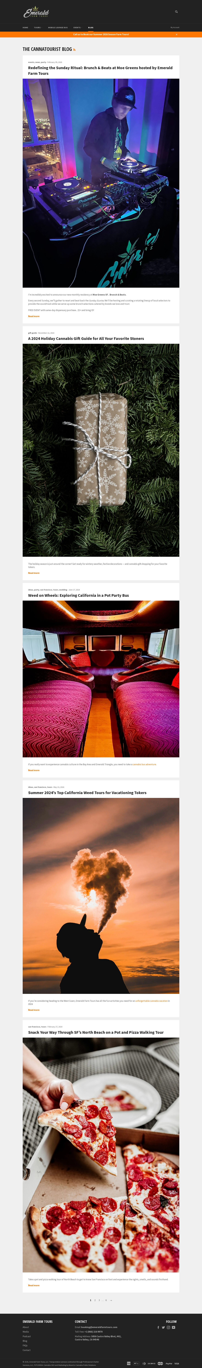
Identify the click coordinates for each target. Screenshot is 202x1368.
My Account (175, 27)
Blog (90, 27)
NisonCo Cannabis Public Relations (82, 1365)
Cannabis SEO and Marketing (55, 1365)
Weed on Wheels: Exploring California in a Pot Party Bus (78, 595)
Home (25, 27)
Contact (27, 1350)
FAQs (25, 1345)
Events (77, 27)
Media (26, 1331)
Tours (37, 27)
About (26, 1327)
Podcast (27, 1336)
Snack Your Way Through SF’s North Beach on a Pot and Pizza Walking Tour (96, 1032)
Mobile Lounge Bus (58, 27)
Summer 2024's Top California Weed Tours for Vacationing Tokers (87, 792)
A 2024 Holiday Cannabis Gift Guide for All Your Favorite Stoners (86, 338)
